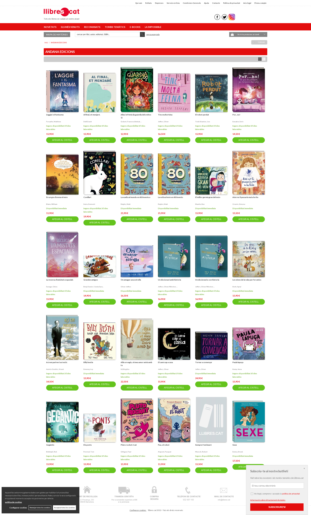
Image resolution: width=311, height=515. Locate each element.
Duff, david (87, 122)
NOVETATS (50, 27)
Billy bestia (88, 362)
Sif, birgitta (125, 369)
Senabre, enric (237, 122)
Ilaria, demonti (89, 204)
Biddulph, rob (51, 452)
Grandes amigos (90, 280)
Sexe (234, 445)
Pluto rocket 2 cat (129, 445)
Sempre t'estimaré (203, 445)
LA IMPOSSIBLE (153, 27)
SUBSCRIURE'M (277, 507)
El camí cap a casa (165, 362)
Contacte (216, 3)
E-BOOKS (135, 27)
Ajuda (206, 3)
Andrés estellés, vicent (55, 369)
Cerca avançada (153, 34)
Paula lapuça (237, 362)
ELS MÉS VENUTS (71, 27)
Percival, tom (88, 452)
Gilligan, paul (126, 452)
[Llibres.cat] (61, 17)
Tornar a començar (203, 362)
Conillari (87, 197)
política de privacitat (291, 494)
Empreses (159, 3)
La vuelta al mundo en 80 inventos (135, 197)
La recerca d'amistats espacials (59, 280)
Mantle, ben (200, 204)
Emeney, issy (88, 369)
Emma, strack (237, 452)
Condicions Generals (192, 3)
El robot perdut (202, 114)
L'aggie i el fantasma (54, 114)
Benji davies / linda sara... (93, 287)
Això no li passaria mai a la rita (245, 197)
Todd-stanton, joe (202, 122)
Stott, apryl (236, 287)
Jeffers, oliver (163, 122)
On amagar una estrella (131, 280)
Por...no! (236, 114)
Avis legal (247, 3)
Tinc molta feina (165, 114)
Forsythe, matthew (53, 122)
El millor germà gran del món (207, 197)
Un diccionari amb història (169, 280)
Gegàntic (50, 445)
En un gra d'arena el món (57, 197)
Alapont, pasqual (164, 452)
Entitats (148, 3)
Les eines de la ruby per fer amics (246, 280)
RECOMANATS (92, 27)
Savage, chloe (51, 287)
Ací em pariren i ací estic (56, 362)
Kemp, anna (237, 369)
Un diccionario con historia (207, 280)
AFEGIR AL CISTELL (62, 140)
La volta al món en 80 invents (170, 197)
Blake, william (51, 204)
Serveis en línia (173, 3)
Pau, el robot (163, 445)
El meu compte (260, 3)
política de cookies (13, 502)
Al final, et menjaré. (91, 114)
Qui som (138, 3)
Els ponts (87, 445)
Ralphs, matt (126, 204)
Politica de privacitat (231, 3)
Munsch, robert (201, 452)
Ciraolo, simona (238, 204)
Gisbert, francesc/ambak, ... (131, 122)
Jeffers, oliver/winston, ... (168, 287)
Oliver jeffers (126, 287)
